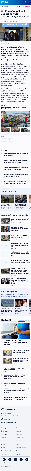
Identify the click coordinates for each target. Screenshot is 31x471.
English (3, 468)
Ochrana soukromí (11, 468)
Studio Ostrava (20, 437)
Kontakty (19, 454)
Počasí (3, 444)
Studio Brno (19, 434)
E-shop (3, 447)
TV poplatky (4, 434)
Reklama (18, 431)
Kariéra (18, 444)
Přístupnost (21, 468)
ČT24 (2, 19)
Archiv (4, 140)
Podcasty (4, 441)
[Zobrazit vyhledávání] (25, 2)
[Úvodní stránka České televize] (8, 409)
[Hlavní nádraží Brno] (15, 32)
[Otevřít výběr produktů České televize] (29, 2)
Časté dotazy (20, 451)
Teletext (3, 437)
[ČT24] (4, 2)
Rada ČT (18, 441)
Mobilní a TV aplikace (7, 451)
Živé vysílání (4, 431)
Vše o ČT (3, 454)
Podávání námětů (21, 447)
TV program (4, 428)
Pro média (19, 428)
